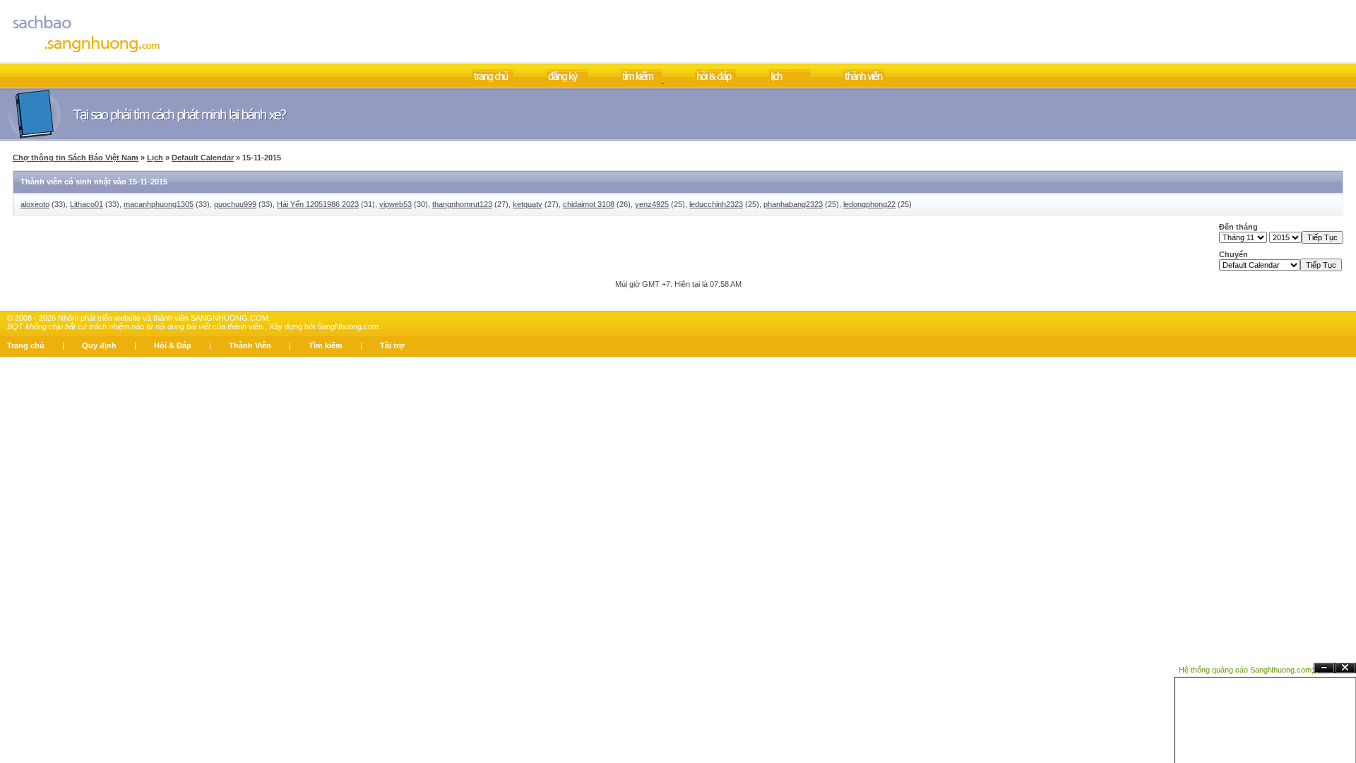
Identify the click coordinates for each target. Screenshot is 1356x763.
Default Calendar (203, 157)
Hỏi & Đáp (172, 345)
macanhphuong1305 (159, 204)
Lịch (155, 157)
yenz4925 (652, 204)
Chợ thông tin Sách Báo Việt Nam (75, 157)
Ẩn (1324, 668)
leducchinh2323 (716, 204)
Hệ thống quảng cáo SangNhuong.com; (1246, 670)
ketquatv (527, 204)
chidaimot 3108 (588, 204)
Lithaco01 (86, 204)
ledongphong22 (869, 204)
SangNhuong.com (348, 326)
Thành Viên (250, 345)
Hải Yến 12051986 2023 (318, 204)
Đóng (1345, 668)
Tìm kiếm (326, 345)
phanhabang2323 (793, 204)
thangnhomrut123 (462, 204)
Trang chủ (25, 345)
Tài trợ (392, 345)
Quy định (99, 345)
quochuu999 (235, 204)
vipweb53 (395, 204)
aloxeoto (34, 204)
